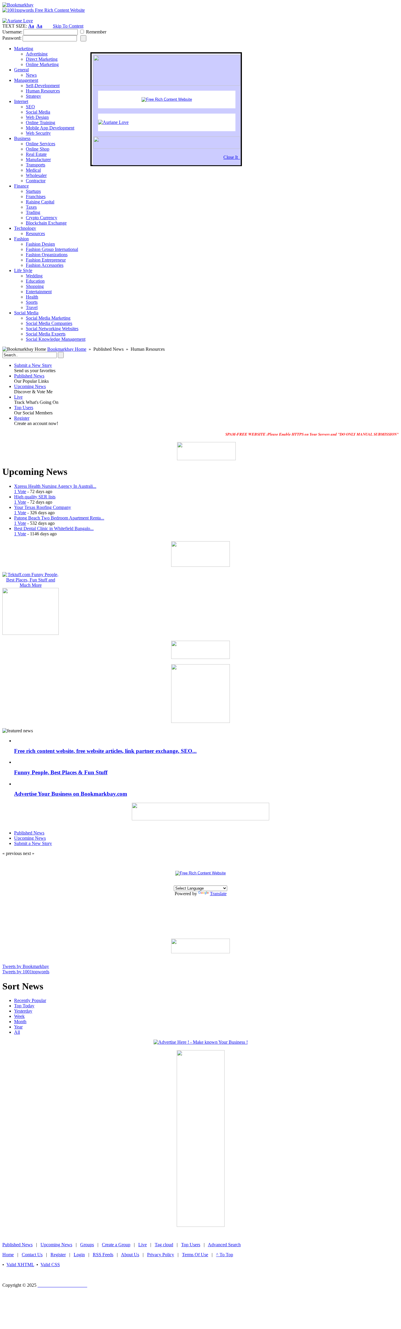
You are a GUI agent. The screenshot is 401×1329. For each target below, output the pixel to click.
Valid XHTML (20, 1264)
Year (18, 1026)
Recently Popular (30, 1000)
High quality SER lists (34, 496)
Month (20, 1021)
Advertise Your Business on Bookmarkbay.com (70, 794)
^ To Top (224, 1254)
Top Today (24, 1005)
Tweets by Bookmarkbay (25, 966)
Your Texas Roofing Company (42, 507)
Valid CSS (50, 1264)
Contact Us (32, 1254)
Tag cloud (164, 1244)
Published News (29, 375)
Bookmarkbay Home (66, 349)
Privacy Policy (160, 1254)
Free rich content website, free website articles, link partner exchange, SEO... (105, 751)
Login (79, 1254)
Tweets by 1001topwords (25, 971)
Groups (87, 1244)
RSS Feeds (103, 1254)
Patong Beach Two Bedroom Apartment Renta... (59, 517)
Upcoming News (30, 386)
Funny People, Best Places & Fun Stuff (60, 772)
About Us (130, 1254)
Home (8, 1254)
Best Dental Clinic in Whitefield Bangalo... (54, 528)
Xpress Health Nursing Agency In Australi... (55, 486)
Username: (12, 31)
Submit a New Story (33, 365)
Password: (11, 38)
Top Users (23, 407)
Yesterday (23, 1010)
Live (18, 396)
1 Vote (20, 491)
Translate (218, 893)
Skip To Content (68, 25)
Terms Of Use (195, 1254)
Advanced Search (224, 1244)
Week (19, 1016)
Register (21, 418)
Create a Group (116, 1244)
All (17, 1032)
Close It (231, 157)
